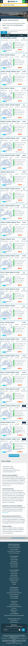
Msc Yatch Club (14, 577)
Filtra (8, 35)
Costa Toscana (14, 566)
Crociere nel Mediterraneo (14, 545)
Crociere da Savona (14, 589)
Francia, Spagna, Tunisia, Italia (10, 121)
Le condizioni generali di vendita (14, 606)
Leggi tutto (5, 28)
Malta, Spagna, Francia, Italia (10, 138)
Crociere (2, 538)
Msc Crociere (14, 571)
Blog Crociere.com (14, 622)
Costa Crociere (14, 573)
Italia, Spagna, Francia (8, 55)
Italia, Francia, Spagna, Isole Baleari (11, 188)
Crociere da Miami (14, 598)
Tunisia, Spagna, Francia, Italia (10, 71)
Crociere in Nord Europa (14, 553)
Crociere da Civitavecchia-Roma (14, 592)
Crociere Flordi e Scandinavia (14, 551)
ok (23, 629)
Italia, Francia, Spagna (10, 38)
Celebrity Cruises (14, 580)
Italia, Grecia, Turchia (7, 88)
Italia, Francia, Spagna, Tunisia (10, 155)
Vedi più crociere (14, 455)
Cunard (14, 584)
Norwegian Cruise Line (14, 578)
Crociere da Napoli (14, 596)
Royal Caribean (14, 575)
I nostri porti (8, 538)
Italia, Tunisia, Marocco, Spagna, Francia (11, 205)
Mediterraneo (5, 512)
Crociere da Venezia (14, 594)
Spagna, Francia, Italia (8, 239)
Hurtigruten (14, 582)
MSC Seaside (14, 561)
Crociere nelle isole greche (14, 547)
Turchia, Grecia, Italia (7, 172)
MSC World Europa (14, 563)
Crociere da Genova (14, 591)
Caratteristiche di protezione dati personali (14, 615)
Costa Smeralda (14, 559)
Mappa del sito (14, 610)
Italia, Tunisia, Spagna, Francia (10, 105)
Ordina (21, 35)
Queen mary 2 (14, 557)
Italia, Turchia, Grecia (7, 322)
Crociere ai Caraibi (14, 549)
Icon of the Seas (14, 565)
